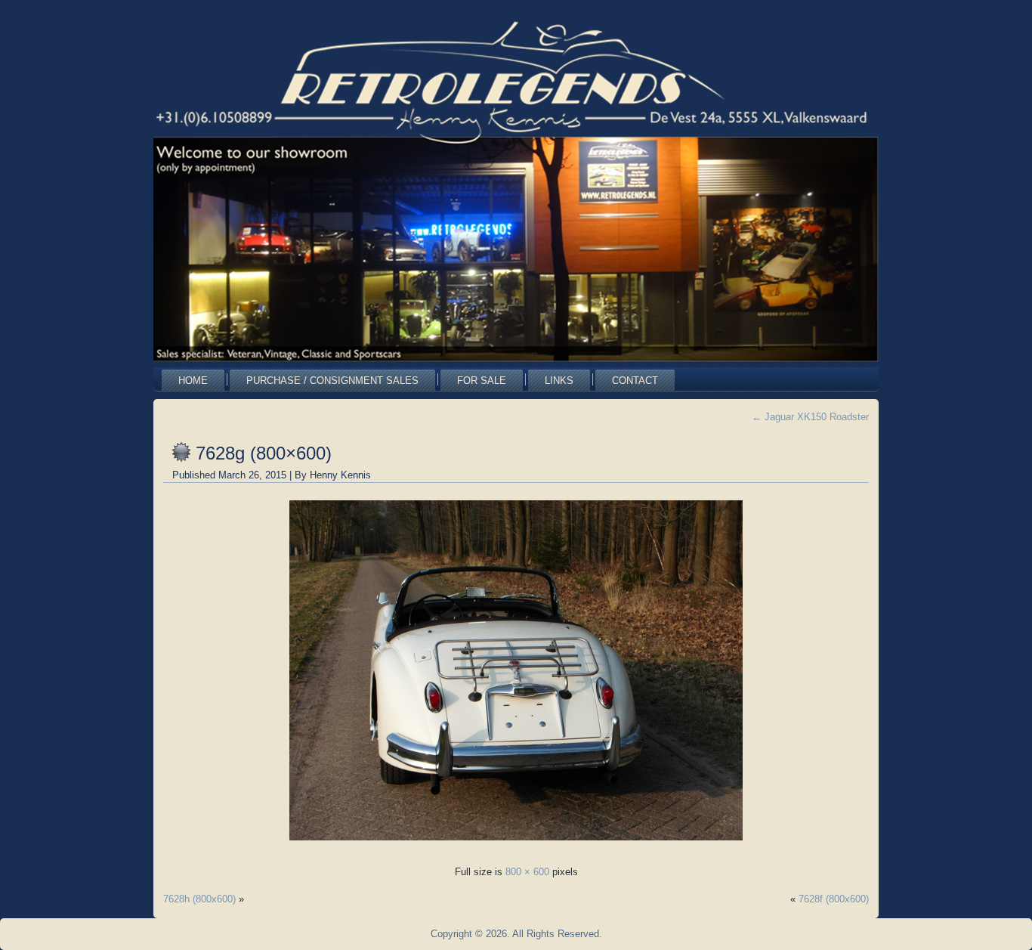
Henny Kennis (340, 475)
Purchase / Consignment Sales (332, 380)
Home (193, 380)
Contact (635, 380)
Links (559, 380)
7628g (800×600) (264, 453)
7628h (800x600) (199, 899)
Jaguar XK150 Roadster (810, 416)
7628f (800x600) (834, 899)
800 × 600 (527, 871)
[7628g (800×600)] (516, 844)
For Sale (481, 380)
